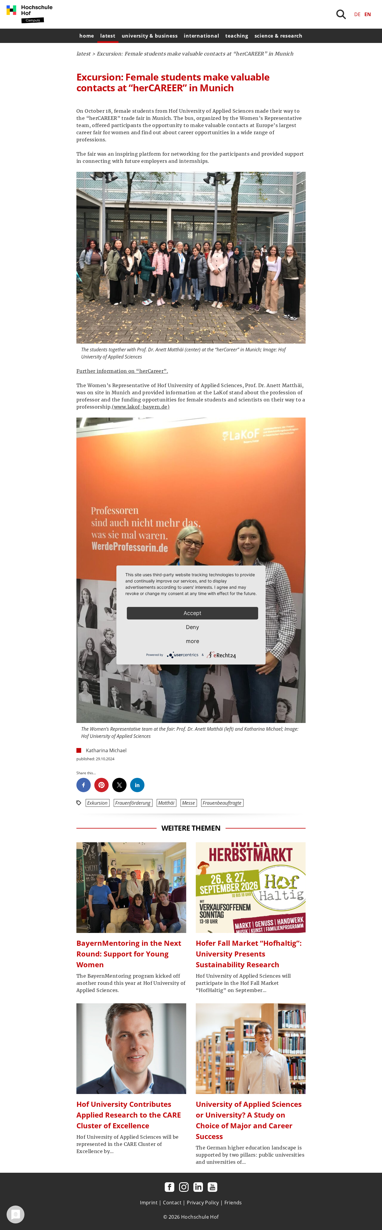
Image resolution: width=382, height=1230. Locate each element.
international (201, 36)
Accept (192, 613)
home (86, 36)
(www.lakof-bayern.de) (141, 407)
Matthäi (166, 803)
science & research (279, 36)
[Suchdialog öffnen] (341, 14)
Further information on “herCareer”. (122, 371)
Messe (188, 803)
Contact (172, 1202)
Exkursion (97, 803)
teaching (236, 36)
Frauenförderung (132, 803)
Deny (192, 627)
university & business (150, 36)
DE (357, 14)
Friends (233, 1202)
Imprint (149, 1202)
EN (367, 14)
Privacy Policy (203, 1202)
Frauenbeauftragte (222, 803)
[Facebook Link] (169, 1187)
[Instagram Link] (184, 1187)
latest (107, 36)
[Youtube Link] (212, 1187)
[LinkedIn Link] (198, 1187)
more (192, 641)
